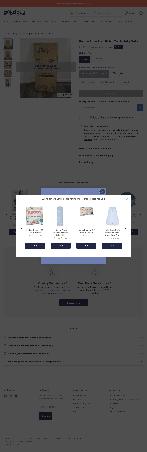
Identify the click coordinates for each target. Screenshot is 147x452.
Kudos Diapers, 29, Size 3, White (86, 231)
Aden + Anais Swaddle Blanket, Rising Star (61, 232)
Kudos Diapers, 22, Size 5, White (34, 231)
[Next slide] (125, 229)
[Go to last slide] (22, 229)
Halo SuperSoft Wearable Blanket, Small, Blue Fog (112, 232)
